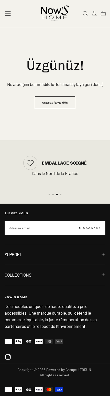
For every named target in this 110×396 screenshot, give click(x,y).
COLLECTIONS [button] (18, 275)
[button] (8, 13)
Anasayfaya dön (55, 102)
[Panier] (103, 13)
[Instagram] (8, 357)
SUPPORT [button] (13, 254)
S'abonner (90, 228)
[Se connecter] (94, 13)
